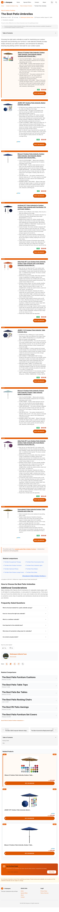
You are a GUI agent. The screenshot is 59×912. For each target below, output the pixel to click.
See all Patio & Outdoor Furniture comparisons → (12, 720)
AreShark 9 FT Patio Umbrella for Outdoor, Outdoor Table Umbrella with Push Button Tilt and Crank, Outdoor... (32, 207)
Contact (37, 2)
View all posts (13, 656)
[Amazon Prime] (31, 141)
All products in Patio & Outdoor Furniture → (34, 576)
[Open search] (56, 2)
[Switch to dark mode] (52, 2)
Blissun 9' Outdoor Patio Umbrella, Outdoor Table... (19, 775)
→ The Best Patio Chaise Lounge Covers (13, 572)
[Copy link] (22, 664)
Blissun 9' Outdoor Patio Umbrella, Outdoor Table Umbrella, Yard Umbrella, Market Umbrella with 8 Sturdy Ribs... (31, 54)
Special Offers (27, 2)
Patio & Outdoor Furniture (8, 10)
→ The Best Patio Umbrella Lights (33, 565)
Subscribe (51, 872)
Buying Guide (6, 740)
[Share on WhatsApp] (14, 664)
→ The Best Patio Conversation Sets (34, 562)
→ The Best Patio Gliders (31, 569)
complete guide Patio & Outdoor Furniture (25, 549)
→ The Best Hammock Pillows (10, 569)
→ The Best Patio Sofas (31, 572)
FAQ (4, 743)
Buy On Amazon (39, 93)
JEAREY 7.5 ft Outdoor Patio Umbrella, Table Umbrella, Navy (31, 331)
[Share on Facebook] (10, 664)
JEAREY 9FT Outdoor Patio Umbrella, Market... (17, 810)
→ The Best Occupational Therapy (12, 562)
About (44, 2)
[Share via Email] (18, 664)
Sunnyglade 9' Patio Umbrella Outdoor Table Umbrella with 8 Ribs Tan (31, 510)
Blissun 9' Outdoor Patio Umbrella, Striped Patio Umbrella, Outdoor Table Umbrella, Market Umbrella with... (31, 392)
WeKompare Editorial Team (27, 17)
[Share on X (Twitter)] (6, 664)
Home (18, 2)
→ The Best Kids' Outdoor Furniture (12, 565)
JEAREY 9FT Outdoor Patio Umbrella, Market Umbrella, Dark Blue (31, 103)
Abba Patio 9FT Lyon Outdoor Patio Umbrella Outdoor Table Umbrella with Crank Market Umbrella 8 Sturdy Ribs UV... (31, 263)
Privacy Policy (44, 891)
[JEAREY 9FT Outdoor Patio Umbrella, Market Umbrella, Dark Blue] (29, 800)
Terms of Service (44, 893)
